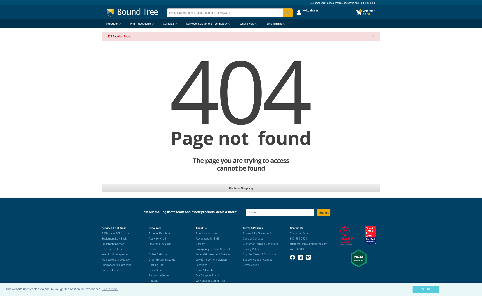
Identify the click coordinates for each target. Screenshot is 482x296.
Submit (324, 212)
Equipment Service (113, 243)
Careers (200, 243)
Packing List (156, 264)
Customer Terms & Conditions (260, 243)
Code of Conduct (253, 238)
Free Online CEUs (112, 249)
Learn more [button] (110, 289)
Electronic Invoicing (160, 243)
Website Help (297, 249)
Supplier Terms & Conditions (259, 254)
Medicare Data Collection (116, 259)
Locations (201, 264)
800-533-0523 (298, 238)
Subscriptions (110, 270)
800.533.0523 (368, 3)
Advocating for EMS (208, 238)
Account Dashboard (160, 233)
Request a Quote (159, 275)
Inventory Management (116, 254)
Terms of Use (251, 264)
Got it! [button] (426, 289)
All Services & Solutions (115, 233)
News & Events (204, 270)
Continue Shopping (241, 188)
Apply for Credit (158, 238)
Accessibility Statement (257, 233)
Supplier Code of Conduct (258, 259)
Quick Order (156, 270)
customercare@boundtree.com (342, 3)
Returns (153, 280)
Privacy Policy (251, 249)
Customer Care (299, 233)
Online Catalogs (158, 254)
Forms (152, 249)
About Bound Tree (206, 233)
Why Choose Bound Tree (210, 280)
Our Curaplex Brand (207, 275)
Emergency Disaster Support (213, 249)
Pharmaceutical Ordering (116, 264)
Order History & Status (162, 259)
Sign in (314, 10)
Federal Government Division (213, 254)
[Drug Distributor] (347, 235)
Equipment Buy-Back (114, 238)
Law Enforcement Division (211, 259)
